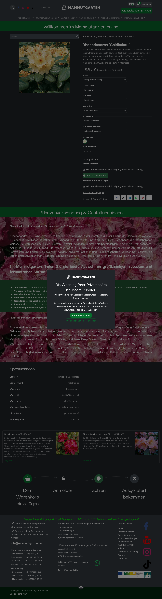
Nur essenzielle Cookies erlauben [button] (81, 320)
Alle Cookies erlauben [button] (81, 315)
